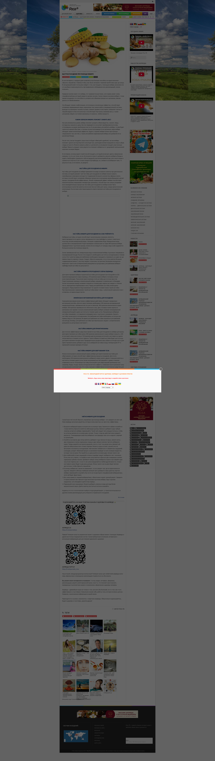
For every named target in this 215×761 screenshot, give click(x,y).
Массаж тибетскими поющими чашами (145, 279)
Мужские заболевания (138, 225)
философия (135, 465)
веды (145, 432)
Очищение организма (137, 200)
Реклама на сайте (99, 728)
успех (147, 463)
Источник (121, 497)
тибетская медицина (137, 463)
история (134, 442)
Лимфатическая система (138, 219)
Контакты (97, 740)
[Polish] (139, 24)
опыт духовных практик (138, 451)
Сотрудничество (99, 738)
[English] (131, 24)
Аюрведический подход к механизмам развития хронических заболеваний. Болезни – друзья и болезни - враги (141, 303)
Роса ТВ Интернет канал (137, 742)
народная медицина (137, 449)
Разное (91, 76)
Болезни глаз (135, 228)
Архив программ (99, 733)
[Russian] (141, 24)
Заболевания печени (137, 211)
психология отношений (138, 458)
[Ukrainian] (145, 24)
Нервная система (136, 197)
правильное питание (91, 616)
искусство (146, 439)
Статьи (68, 71)
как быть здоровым (79, 616)
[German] (135, 24)
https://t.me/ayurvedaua (69, 530)
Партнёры (97, 735)
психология (149, 456)
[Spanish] (143, 24)
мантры (150, 444)
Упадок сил (134, 230)
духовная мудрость (146, 437)
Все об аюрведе (141, 428)
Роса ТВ (88, 750)
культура (143, 444)
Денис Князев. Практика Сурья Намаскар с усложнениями (121, 17)
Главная (64, 71)
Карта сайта (97, 743)
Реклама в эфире (99, 725)
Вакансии (97, 730)
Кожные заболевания (138, 194)
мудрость (143, 446)
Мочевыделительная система (140, 216)
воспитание (135, 435)
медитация (134, 446)
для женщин (135, 437)
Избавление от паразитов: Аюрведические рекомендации (143, 289)
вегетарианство (136, 432)
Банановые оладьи (145, 245)
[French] (133, 24)
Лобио (95, 17)
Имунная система (136, 192)
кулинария (134, 444)
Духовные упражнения (137, 430)
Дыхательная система (138, 208)
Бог (133, 428)
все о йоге (144, 435)
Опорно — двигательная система (141, 205)
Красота (79, 76)
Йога (102, 17)
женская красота (68, 616)
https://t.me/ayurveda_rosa (70, 569)
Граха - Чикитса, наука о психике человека (145, 331)
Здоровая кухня (88, 17)
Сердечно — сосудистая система (141, 203)
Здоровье (74, 71)
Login (153, 1)
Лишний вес (85, 76)
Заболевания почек (137, 214)
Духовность (145, 17)
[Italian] (137, 24)
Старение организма (137, 233)
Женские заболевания (138, 222)
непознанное (148, 449)
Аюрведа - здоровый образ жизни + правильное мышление (145, 256)
